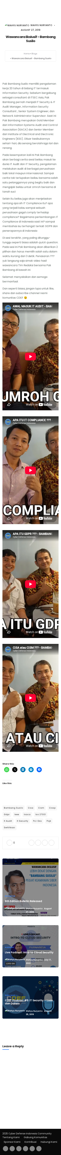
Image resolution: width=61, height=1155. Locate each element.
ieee (16, 814)
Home (27, 53)
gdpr (7, 814)
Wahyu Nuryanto (34, 908)
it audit (8, 821)
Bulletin (10, 896)
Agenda (9, 947)
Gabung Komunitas (35, 1137)
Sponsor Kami (12, 1142)
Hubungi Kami (49, 1142)
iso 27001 (40, 814)
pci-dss (37, 821)
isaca (27, 814)
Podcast (10, 995)
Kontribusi (30, 1142)
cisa (30, 807)
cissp (52, 807)
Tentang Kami (11, 1137)
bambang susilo (13, 807)
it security (22, 821)
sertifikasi (9, 827)
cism (41, 807)
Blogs (34, 53)
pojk (49, 821)
